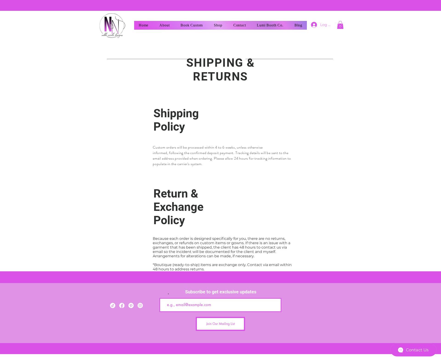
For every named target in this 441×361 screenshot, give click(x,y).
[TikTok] (112, 305)
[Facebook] (121, 305)
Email (163, 294)
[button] (340, 25)
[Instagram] (140, 305)
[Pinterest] (131, 305)
